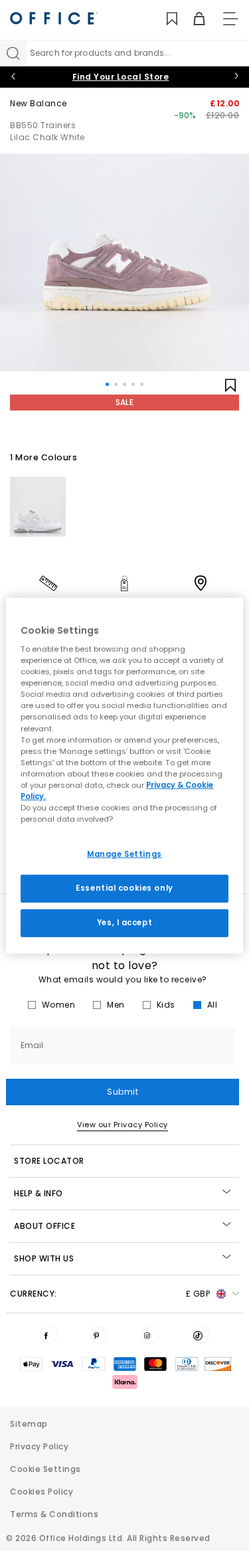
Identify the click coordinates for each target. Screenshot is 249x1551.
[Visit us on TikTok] (200, 1335)
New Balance (38, 103)
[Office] (54, 18)
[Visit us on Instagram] (150, 1335)
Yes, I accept (124, 922)
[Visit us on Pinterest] (99, 1335)
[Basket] (192, 19)
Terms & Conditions (54, 1514)
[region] (124, 775)
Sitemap (29, 1423)
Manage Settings (124, 854)
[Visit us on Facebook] (48, 1335)
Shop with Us (44, 1258)
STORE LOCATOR (49, 1160)
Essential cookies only (124, 888)
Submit (122, 1091)
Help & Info (38, 1193)
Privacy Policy (39, 1446)
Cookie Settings (45, 1469)
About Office (44, 1226)
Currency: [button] (110, 1293)
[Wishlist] (164, 19)
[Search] (13, 53)
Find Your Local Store (120, 76)
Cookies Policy (41, 1491)
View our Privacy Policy (122, 1124)
